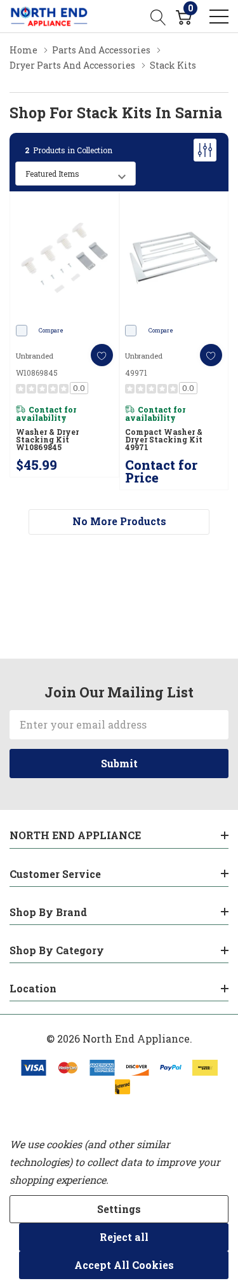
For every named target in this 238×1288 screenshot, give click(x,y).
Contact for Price (161, 471)
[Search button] (158, 16)
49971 (136, 372)
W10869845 (37, 372)
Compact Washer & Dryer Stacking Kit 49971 (163, 439)
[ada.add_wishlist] (102, 355)
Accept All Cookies (124, 1264)
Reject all (124, 1236)
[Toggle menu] (218, 16)
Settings (119, 1209)
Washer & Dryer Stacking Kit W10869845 (47, 439)
